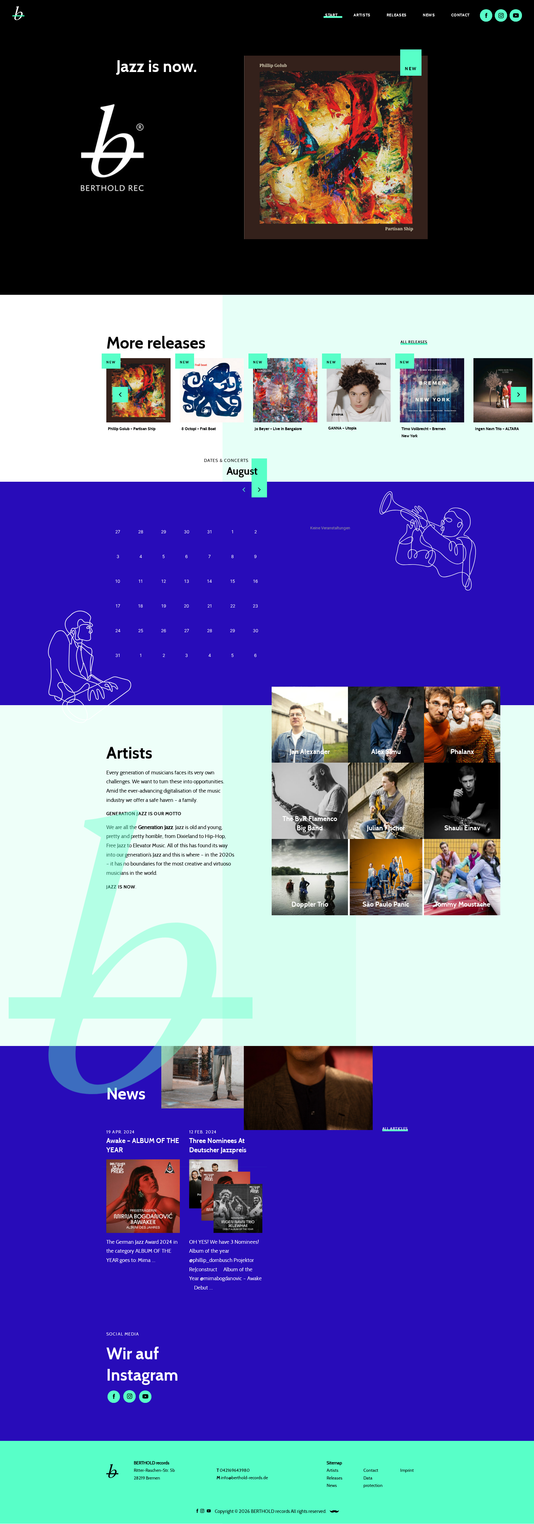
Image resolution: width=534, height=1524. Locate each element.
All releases (413, 342)
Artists (362, 15)
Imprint (407, 1470)
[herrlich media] (334, 1511)
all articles (395, 1128)
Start (331, 15)
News (429, 15)
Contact (460, 15)
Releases (397, 15)
